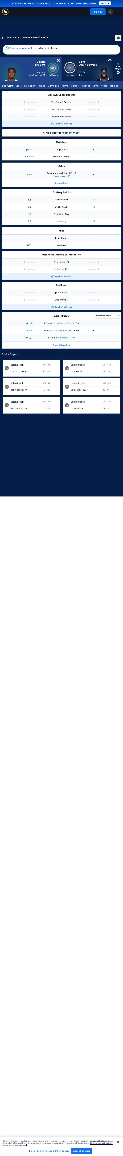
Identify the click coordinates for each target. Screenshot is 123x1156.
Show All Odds (61, 183)
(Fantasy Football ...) (63, 330)
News (95, 85)
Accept (105, 3)
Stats (19, 85)
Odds (42, 85)
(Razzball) (64, 337)
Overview (7, 85)
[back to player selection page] (2, 38)
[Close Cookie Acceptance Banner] (117, 1142)
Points (65, 85)
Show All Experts (61, 345)
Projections (30, 85)
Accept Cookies (81, 1151)
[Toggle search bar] (110, 12)
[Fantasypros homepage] (5, 14)
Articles (114, 85)
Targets (75, 85)
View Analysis (60, 176)
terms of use (88, 3)
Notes (104, 85)
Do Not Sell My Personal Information (49, 1151)
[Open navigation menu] (118, 12)
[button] (61, 50)
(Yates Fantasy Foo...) (63, 323)
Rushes (86, 85)
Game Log (53, 85)
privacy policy (67, 3)
